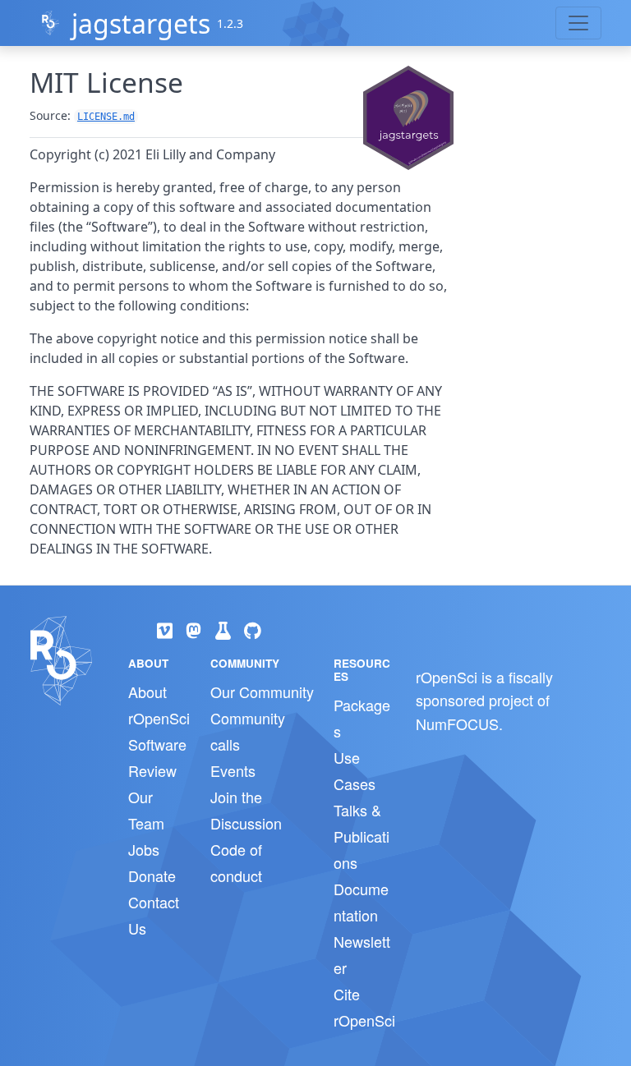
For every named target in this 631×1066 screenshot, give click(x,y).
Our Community (262, 691)
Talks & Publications (361, 836)
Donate (152, 875)
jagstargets (140, 23)
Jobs (143, 849)
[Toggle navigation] (578, 23)
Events (233, 770)
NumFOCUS (457, 723)
